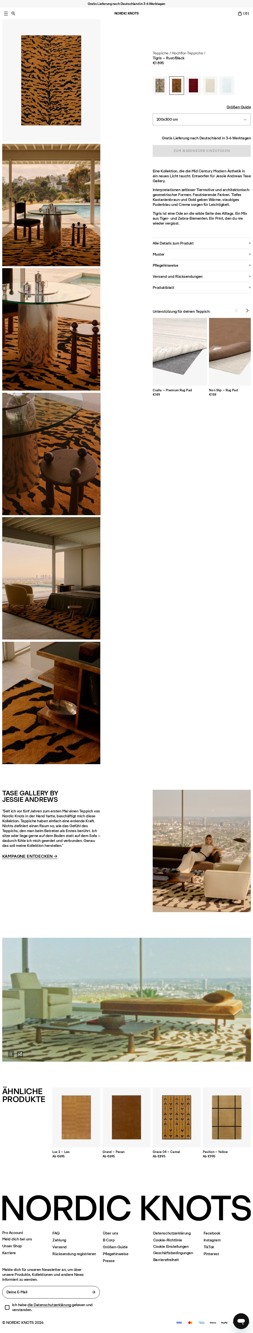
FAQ (56, 1233)
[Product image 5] (51, 703)
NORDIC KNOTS (126, 13)
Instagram (212, 1240)
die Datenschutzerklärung (49, 1304)
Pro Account (12, 1233)
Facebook (212, 1233)
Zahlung (59, 1240)
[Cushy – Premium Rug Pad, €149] (180, 352)
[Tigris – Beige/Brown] (160, 85)
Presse (108, 1260)
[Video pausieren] (8, 1054)
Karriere (9, 1253)
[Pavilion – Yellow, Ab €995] (227, 1117)
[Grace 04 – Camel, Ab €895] (177, 1117)
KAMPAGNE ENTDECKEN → (29, 856)
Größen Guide (239, 107)
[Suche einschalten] (13, 13)
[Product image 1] (51, 80)
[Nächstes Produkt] (247, 310)
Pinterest (211, 1253)
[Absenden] (93, 1292)
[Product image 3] (51, 329)
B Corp (109, 1240)
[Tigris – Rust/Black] (176, 85)
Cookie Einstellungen (171, 1247)
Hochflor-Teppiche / (188, 53)
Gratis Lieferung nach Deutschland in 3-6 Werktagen (206, 138)
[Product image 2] (51, 205)
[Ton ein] (20, 1054)
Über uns (110, 1233)
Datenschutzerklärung (171, 1233)
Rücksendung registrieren (74, 1253)
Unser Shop (12, 1246)
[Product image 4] (51, 578)
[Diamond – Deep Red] (193, 85)
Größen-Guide (115, 1247)
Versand (59, 1247)
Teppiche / (162, 53)
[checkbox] (7, 1307)
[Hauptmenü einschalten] (6, 13)
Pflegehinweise (115, 1253)
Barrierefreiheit (166, 1259)
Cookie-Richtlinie (167, 1240)
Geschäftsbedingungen (173, 1253)
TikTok (209, 1247)
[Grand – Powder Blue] (226, 85)
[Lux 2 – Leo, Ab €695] (76, 1117)
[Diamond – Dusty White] (210, 85)
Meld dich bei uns (17, 1239)
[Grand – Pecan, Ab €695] (127, 1117)
